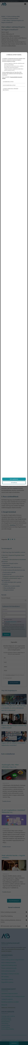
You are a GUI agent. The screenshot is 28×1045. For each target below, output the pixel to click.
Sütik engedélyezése (14, 479)
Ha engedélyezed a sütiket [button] (8, 81)
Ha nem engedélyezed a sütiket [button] (9, 85)
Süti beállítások (14, 482)
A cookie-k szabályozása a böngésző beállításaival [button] (10, 89)
